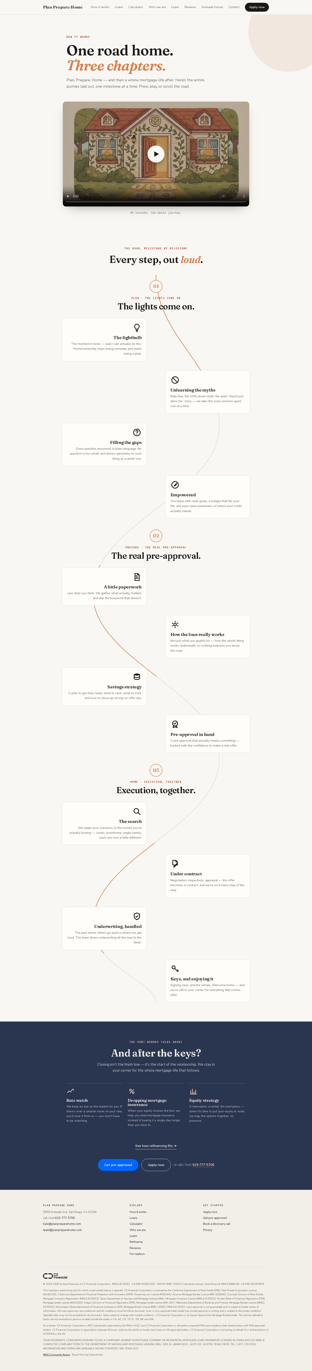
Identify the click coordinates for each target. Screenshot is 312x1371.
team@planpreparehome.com (62, 1230)
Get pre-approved (118, 1165)
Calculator (136, 7)
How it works (100, 7)
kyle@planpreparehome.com (62, 1224)
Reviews (190, 7)
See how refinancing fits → (156, 1146)
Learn (175, 7)
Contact (234, 7)
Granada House (212, 7)
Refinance (136, 1242)
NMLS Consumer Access (56, 1354)
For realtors (137, 1254)
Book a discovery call (216, 1224)
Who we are (157, 7)
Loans (119, 7)
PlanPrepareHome (63, 7)
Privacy (207, 1230)
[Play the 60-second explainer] (156, 154)
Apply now (257, 7)
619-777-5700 (203, 1165)
